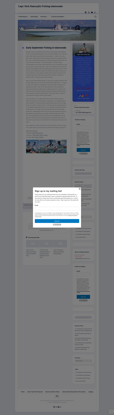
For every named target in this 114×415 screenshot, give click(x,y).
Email (36, 205)
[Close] (80, 189)
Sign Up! (57, 221)
